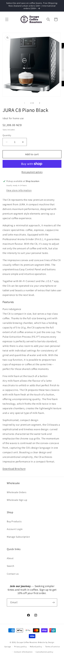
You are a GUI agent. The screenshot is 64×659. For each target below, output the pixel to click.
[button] (7, 19)
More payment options (32, 172)
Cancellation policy (44, 652)
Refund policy (36, 646)
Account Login (15, 529)
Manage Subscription (18, 536)
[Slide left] (24, 103)
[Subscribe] (53, 602)
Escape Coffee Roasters (27, 642)
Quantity (7, 135)
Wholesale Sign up (17, 499)
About (10, 558)
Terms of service (52, 646)
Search (10, 565)
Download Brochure (14, 468)
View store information (19, 190)
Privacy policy (20, 646)
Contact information (23, 652)
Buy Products (14, 521)
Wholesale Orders (16, 492)
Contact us (13, 573)
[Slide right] (39, 103)
